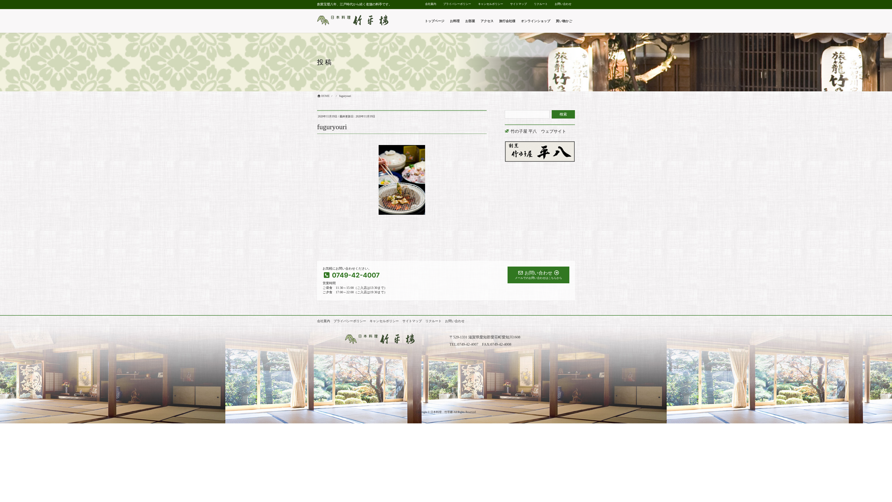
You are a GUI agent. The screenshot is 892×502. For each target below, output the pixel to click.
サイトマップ (518, 4)
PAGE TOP (868, 483)
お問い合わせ (563, 4)
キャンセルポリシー (490, 4)
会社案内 (430, 4)
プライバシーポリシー (457, 4)
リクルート (541, 4)
